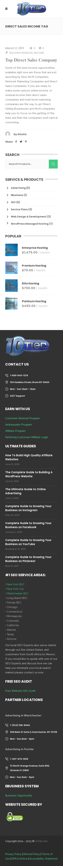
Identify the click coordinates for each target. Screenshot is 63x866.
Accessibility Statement (43, 858)
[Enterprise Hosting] (11, 250)
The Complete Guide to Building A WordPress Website (28, 474)
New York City (15, 589)
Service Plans (19, 209)
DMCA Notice (19, 858)
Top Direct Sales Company (31, 59)
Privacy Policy (13, 854)
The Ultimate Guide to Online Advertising (25, 491)
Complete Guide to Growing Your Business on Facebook (28, 525)
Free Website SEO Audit (20, 690)
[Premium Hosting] (11, 268)
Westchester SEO (17, 593)
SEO (13, 202)
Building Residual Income (26, 53)
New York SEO (15, 584)
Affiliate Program (15, 430)
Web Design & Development (29, 216)
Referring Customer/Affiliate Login (26, 437)
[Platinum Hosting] (11, 303)
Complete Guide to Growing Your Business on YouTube (28, 542)
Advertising (18, 188)
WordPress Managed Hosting (29, 224)
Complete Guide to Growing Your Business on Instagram (28, 508)
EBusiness (17, 195)
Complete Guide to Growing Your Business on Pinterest (28, 559)
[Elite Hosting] (11, 285)
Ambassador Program (18, 424)
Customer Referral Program (22, 418)
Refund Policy (32, 854)
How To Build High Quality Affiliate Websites (28, 457)
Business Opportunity (18, 795)
